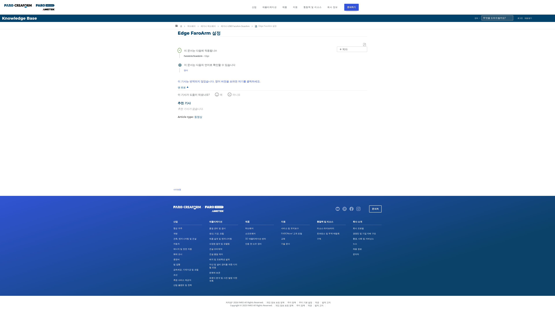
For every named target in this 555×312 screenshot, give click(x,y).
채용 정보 (357, 249)
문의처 (375, 208)
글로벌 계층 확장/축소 (176, 26)
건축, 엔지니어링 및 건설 (184, 238)
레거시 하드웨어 (208, 26)
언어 (476, 18)
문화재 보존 (214, 272)
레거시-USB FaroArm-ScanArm (235, 26)
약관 (317, 302)
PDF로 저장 (364, 45)
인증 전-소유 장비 (253, 244)
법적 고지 (326, 302)
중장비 (176, 259)
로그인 (520, 18)
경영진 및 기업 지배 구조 (364, 233)
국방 (175, 233)
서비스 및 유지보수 (290, 228)
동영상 (198, 117)
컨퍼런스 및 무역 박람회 (328, 233)
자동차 (176, 244)
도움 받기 (528, 18)
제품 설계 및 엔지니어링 (220, 238)
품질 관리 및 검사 (217, 228)
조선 (175, 275)
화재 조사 (177, 254)
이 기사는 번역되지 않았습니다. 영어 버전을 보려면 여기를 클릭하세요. (219, 81)
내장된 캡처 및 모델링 (219, 244)
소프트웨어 (250, 233)
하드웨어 (191, 26)
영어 (186, 70)
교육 (283, 238)
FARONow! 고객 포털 (291, 233)
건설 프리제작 (215, 249)
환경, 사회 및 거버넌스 (363, 238)
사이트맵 (177, 189)
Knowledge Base (19, 18)
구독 (319, 238)
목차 (345, 49)
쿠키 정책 (291, 302)
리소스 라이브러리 (325, 228)
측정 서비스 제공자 (182, 280)
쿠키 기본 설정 (305, 302)
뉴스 (355, 244)
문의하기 (351, 7)
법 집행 (176, 264)
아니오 (236, 94)
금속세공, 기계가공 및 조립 (185, 269)
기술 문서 (285, 244)
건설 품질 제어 (216, 254)
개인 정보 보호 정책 (275, 302)
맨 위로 (182, 87)
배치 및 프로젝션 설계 (219, 259)
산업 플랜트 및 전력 (182, 285)
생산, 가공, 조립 (216, 233)
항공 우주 (177, 228)
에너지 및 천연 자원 (182, 249)
